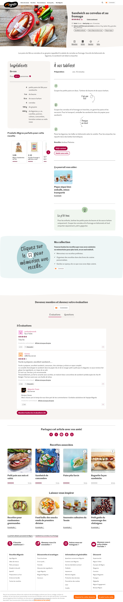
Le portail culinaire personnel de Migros (20, 535)
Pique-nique (109, 30)
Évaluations (54, 314)
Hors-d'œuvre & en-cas (95, 30)
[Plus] (103, 347)
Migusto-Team (33, 389)
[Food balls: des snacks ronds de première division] (47, 512)
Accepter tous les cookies (106, 597)
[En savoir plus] (63, 191)
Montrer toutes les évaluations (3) (32, 412)
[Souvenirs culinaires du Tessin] (75, 512)
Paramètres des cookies (72, 581)
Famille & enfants (80, 30)
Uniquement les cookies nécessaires (85, 597)
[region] (61, 597)
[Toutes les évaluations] (76, 19)
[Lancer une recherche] (102, 2)
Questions (69, 314)
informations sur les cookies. (42, 600)
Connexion (112, 2)
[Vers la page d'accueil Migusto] (11, 3)
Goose (27, 353)
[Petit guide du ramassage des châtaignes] (103, 512)
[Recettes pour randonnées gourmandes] (19, 512)
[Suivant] (48, 152)
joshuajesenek (30, 331)
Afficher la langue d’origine (43, 343)
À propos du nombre (30, 76)
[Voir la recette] (19, 467)
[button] (20, 332)
